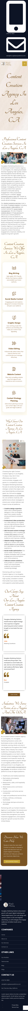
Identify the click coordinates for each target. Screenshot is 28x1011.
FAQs (2, 969)
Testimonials (5, 961)
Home (3, 934)
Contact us (4, 947)
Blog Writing (14, 273)
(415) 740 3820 (5, 980)
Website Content (14, 374)
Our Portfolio (5, 957)
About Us (4, 939)
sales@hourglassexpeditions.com (11, 984)
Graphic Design (14, 323)
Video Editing (14, 348)
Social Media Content (14, 299)
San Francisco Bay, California (9, 988)
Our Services (5, 943)
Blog (2, 965)
